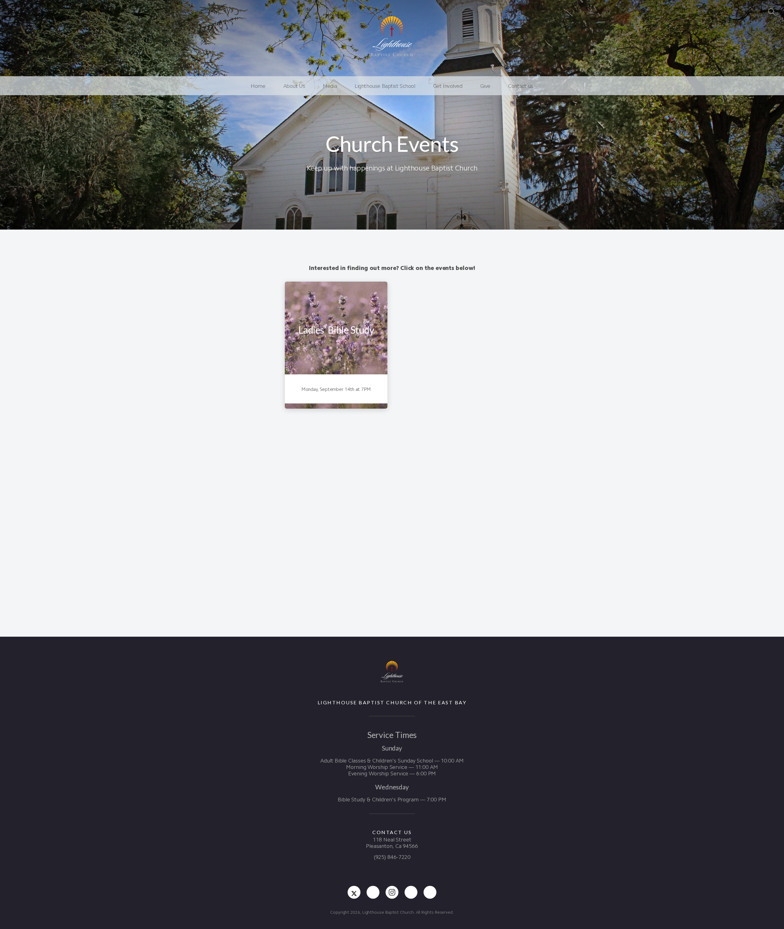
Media (330, 86)
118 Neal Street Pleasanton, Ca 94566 (392, 842)
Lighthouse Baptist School (385, 86)
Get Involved (447, 86)
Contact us (520, 86)
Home (258, 86)
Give (485, 86)
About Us (294, 86)
